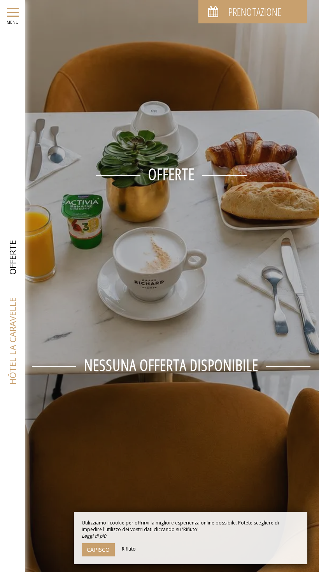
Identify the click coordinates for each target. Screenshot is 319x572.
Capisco (98, 549)
